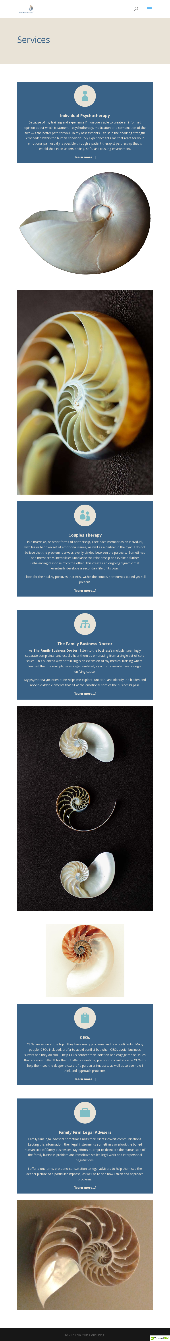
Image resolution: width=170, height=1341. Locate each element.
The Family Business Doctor (84, 643)
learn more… (85, 157)
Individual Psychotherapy (85, 115)
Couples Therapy (85, 535)
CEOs (85, 1037)
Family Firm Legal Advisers (85, 1132)
